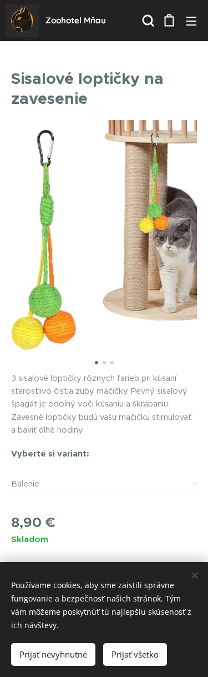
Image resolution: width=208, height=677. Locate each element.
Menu (191, 20)
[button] (147, 20)
